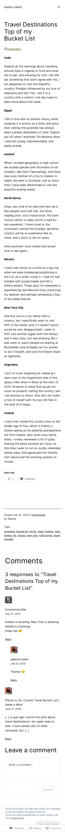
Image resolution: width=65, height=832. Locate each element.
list (14, 535)
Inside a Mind (12, 7)
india (57, 531)
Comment (47, 789)
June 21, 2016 (13, 708)
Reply (8, 639)
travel (56, 535)
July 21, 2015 (12, 613)
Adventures (38, 514)
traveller (8, 539)
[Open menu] (59, 7)
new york (32, 535)
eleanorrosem (19, 659)
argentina (9, 531)
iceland (49, 531)
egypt (32, 531)
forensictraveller (15, 609)
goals (41, 531)
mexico (22, 535)
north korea (45, 535)
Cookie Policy (17, 818)
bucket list (22, 531)
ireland (8, 535)
